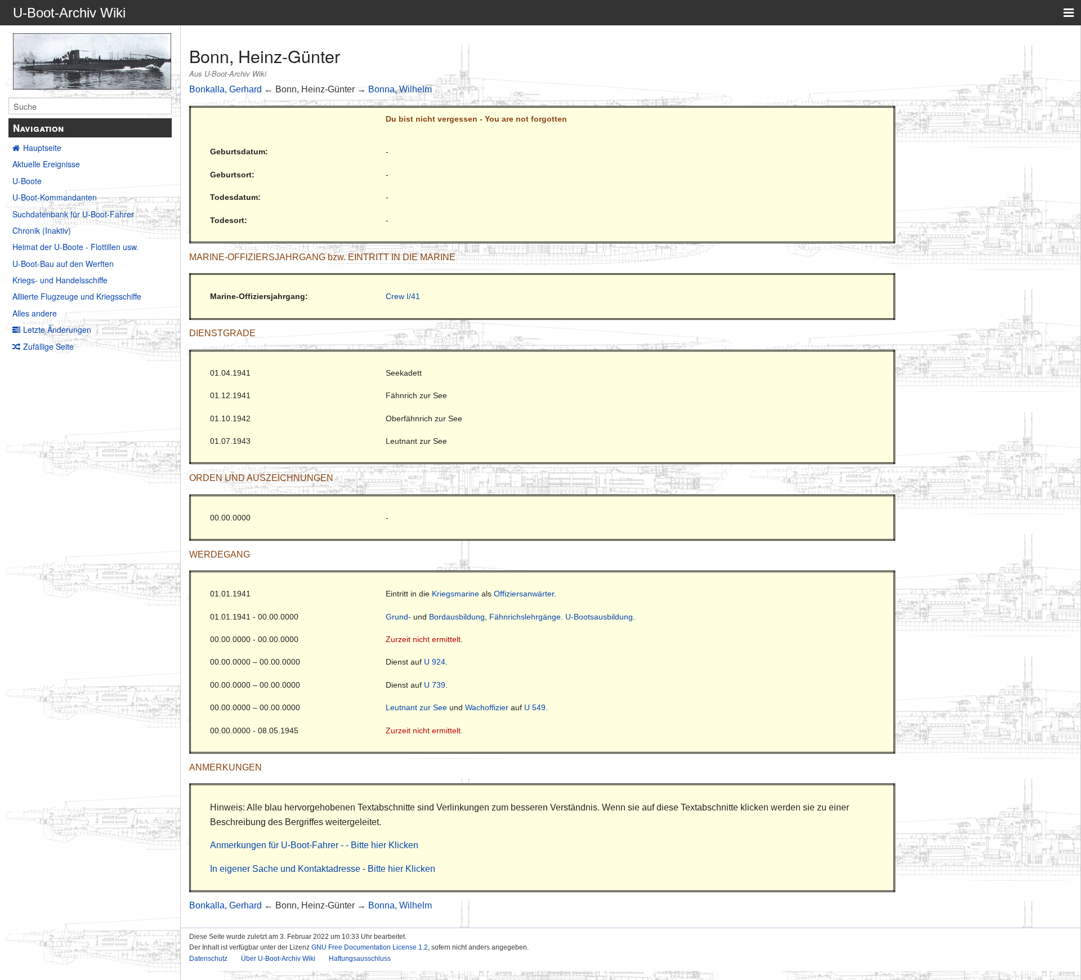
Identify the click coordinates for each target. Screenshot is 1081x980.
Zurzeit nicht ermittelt (423, 639)
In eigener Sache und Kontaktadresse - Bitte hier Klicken (322, 869)
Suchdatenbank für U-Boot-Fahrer (73, 214)
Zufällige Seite (48, 346)
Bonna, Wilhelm (400, 89)
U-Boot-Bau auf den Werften (63, 263)
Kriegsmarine (455, 593)
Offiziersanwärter (524, 593)
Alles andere (34, 313)
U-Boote (27, 180)
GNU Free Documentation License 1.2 (369, 947)
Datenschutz (208, 959)
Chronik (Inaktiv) (41, 230)
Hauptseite (42, 147)
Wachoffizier (486, 707)
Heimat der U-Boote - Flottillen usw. (75, 246)
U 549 (535, 707)
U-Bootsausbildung (599, 616)
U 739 (434, 684)
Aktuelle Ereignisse (46, 164)
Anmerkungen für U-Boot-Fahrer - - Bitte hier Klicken (314, 845)
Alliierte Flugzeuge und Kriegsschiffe (76, 296)
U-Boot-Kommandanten (54, 197)
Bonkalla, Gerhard (225, 89)
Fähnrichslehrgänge (525, 616)
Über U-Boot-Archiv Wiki (278, 959)
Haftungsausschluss (360, 959)
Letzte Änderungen (57, 329)
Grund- (398, 616)
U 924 (434, 661)
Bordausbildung (457, 616)
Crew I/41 (403, 296)
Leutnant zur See (416, 707)
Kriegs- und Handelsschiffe (60, 280)
